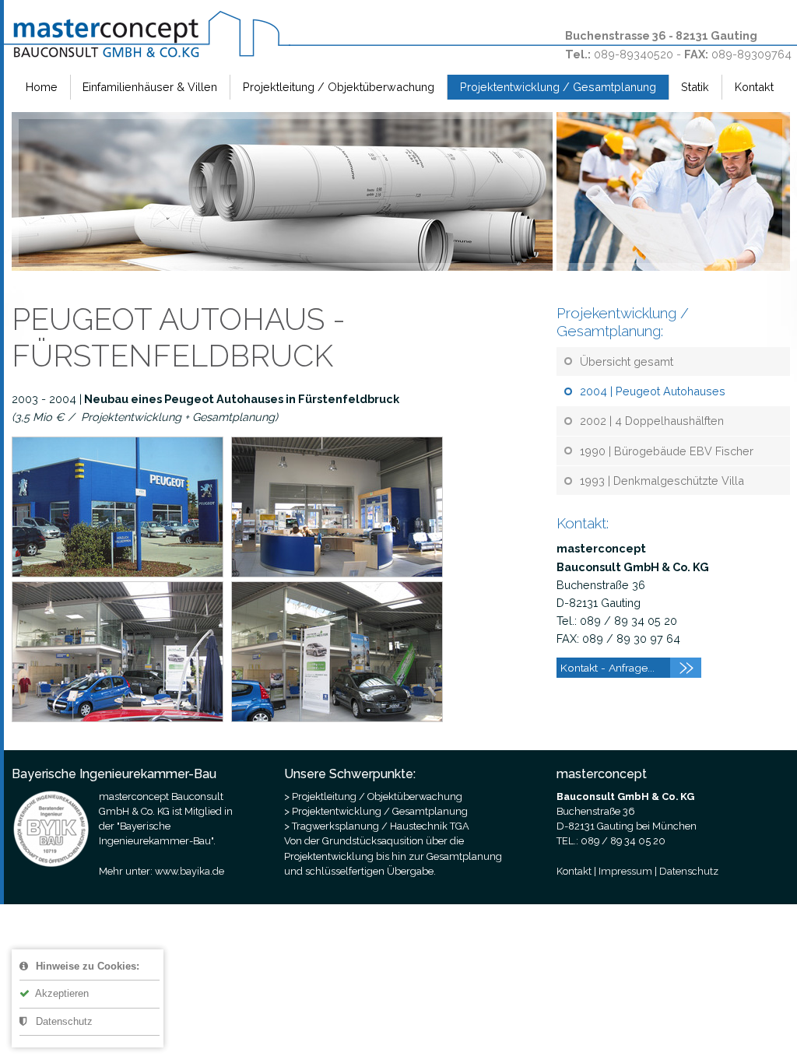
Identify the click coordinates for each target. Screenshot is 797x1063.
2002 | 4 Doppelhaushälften (652, 420)
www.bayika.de (189, 871)
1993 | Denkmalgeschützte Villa (662, 480)
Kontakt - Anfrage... (607, 667)
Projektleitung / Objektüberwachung (338, 86)
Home (42, 86)
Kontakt (754, 86)
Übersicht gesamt (626, 361)
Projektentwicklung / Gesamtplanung (558, 86)
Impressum (625, 871)
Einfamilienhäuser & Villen (150, 86)
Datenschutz (63, 1021)
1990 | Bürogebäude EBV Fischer (666, 451)
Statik (695, 86)
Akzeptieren (61, 993)
